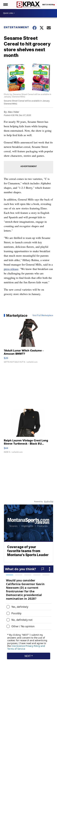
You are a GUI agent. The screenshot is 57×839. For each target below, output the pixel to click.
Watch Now (47, 5)
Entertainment (16, 27)
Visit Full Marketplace (42, 315)
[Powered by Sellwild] (48, 502)
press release (11, 269)
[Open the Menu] (5, 4)
